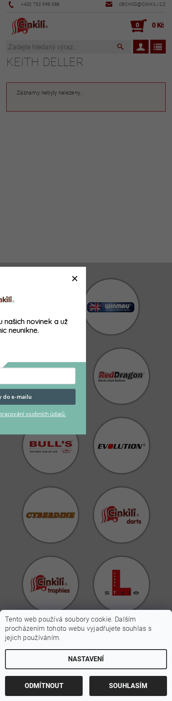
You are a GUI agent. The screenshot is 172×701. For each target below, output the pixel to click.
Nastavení (86, 659)
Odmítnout (44, 686)
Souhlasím (128, 686)
